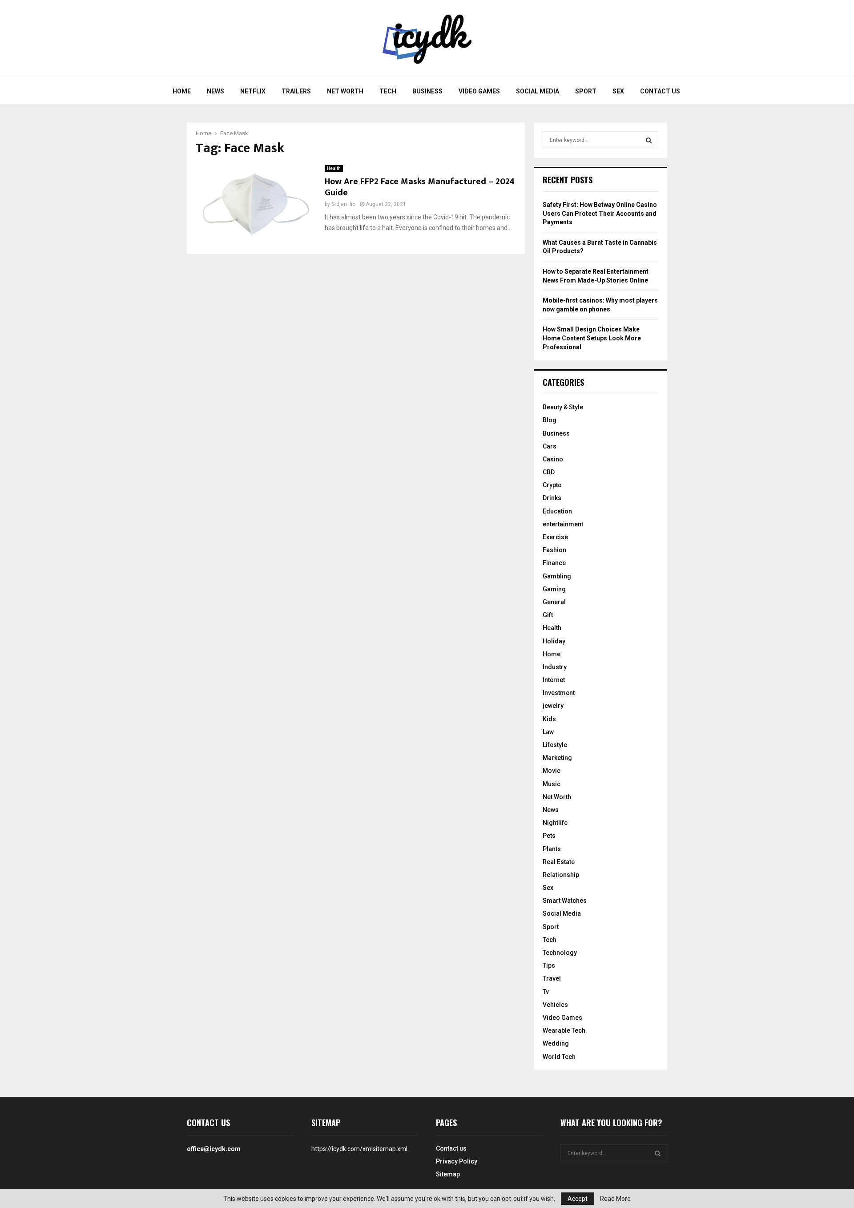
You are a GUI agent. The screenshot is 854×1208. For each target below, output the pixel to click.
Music (551, 784)
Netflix (253, 91)
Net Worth (345, 91)
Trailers (296, 91)
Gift (548, 614)
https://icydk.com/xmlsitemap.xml (359, 1148)
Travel (552, 978)
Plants (552, 848)
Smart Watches (565, 900)
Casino (553, 459)
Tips (549, 965)
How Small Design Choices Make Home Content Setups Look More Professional (592, 338)
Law (548, 731)
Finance (554, 562)
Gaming (554, 589)
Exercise (555, 537)
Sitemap (448, 1174)
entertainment (563, 524)
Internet (554, 679)
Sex (618, 91)
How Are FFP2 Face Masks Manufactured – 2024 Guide (420, 187)
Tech (387, 91)
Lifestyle (555, 744)
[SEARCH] (648, 140)
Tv (546, 991)
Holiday (554, 641)
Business (427, 91)
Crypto (552, 485)
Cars (549, 446)
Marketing (557, 757)
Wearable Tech (564, 1030)
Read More (615, 1199)
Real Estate (559, 861)
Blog (549, 420)
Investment (559, 692)
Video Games (479, 91)
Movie (551, 770)
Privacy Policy (456, 1161)
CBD (549, 472)
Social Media (537, 91)
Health (334, 168)
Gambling (557, 576)
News (215, 91)
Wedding (556, 1043)
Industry (555, 667)
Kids (549, 719)
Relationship (561, 874)
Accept (578, 1198)
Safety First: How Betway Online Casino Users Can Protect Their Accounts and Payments (600, 213)
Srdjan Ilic (343, 204)
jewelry (553, 705)
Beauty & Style (563, 407)
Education (557, 511)
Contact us (660, 91)
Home (182, 91)
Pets (549, 835)
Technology (560, 952)
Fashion (554, 549)
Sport (585, 91)
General (554, 602)
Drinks (552, 497)
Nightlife (555, 822)
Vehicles (555, 1004)
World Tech (559, 1056)
